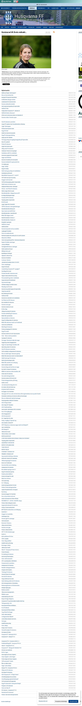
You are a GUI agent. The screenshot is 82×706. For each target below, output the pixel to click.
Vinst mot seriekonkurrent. (8, 233)
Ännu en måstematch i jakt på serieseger (11, 398)
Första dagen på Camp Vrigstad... (9, 659)
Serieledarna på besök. (7, 173)
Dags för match (5, 331)
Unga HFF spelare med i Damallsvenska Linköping (13, 124)
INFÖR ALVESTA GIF (6, 436)
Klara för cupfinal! (6, 142)
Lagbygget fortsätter (6, 231)
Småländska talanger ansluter (8, 99)
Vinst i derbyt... (5, 625)
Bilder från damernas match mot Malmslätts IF (12, 356)
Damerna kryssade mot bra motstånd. (10, 228)
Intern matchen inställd (7, 364)
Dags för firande (5, 266)
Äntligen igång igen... (6, 587)
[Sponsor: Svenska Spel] (15, 1)
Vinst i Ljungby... (5, 538)
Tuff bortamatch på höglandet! (9, 681)
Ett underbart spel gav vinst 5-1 (9, 469)
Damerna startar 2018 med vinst (9, 378)
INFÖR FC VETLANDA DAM (8, 445)
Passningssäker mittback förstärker (10, 400)
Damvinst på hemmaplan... (8, 556)
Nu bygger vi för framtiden (8, 391)
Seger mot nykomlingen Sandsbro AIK (10, 344)
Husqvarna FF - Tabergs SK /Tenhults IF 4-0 (11, 647)
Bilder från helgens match (7, 215)
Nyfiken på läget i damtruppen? (9, 93)
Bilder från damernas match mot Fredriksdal (12, 322)
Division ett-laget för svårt (7, 476)
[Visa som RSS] (54, 32)
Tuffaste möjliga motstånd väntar (9, 284)
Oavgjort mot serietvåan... (7, 514)
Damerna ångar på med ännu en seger (10, 367)
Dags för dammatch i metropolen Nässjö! (11, 683)
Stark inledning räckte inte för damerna (10, 581)
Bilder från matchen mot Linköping (10, 362)
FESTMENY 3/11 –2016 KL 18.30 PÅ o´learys (12, 500)
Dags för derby (5, 168)
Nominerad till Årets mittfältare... (9, 605)
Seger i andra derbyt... (7, 665)
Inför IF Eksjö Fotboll (6, 402)
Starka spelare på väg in (7, 249)
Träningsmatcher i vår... (7, 603)
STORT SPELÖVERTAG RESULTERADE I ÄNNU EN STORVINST (15, 438)
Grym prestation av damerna (8, 318)
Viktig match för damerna (7, 148)
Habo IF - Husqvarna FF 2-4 (8, 645)
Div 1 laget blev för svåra (7, 418)
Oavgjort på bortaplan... (7, 569)
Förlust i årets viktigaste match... (9, 503)
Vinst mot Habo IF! (6, 688)
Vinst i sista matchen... (7, 614)
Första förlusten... (6, 552)
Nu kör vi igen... (5, 652)
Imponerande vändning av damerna (10, 456)
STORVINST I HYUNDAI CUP (8, 451)
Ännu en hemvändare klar (7, 95)
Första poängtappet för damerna (9, 329)
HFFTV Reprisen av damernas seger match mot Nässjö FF (15, 425)
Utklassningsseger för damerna (9, 460)
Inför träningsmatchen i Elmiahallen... (10, 583)
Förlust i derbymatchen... (7, 529)
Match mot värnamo (6, 478)
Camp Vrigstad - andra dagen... (9, 656)
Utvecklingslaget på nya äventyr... (9, 676)
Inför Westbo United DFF (7, 422)
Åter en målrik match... (7, 663)
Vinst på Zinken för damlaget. (8, 574)
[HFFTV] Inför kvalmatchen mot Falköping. (11, 509)
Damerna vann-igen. (6, 304)
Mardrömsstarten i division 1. (8, 217)
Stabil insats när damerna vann (9, 184)
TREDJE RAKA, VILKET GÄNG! (8, 434)
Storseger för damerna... (7, 672)
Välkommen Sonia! (6, 431)
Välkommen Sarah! (6, 547)
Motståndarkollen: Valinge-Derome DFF (11, 193)
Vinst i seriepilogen (6, 264)
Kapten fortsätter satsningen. (8, 242)
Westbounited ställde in (7, 474)
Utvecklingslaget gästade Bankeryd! (10, 679)
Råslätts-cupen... (5, 594)
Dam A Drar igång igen (7, 411)
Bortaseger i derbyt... (6, 545)
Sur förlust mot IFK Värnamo (8, 300)
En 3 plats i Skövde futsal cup (8, 387)
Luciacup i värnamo (6, 260)
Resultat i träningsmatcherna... (8, 567)
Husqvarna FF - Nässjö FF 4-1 (8, 636)
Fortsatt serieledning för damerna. (9, 313)
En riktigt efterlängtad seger (8, 195)
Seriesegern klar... (6, 516)
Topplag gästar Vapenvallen (8, 199)
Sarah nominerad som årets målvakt (10, 498)
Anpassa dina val (43, 701)
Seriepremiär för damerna (7, 467)
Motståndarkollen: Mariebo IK (8, 220)
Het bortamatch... (6, 520)
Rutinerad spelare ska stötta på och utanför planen (13, 235)
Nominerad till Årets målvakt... (14, 32)
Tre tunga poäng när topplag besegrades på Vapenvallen (15, 139)
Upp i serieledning (6, 427)
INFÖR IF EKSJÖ (5, 449)
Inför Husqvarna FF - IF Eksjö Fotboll (10, 674)
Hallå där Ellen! (5, 226)
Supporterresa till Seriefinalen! (8, 280)
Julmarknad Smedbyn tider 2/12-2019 (10, 262)
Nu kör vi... (4, 534)
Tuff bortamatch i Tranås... (8, 661)
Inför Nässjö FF (5, 429)
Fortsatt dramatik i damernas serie (9, 273)
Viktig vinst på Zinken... (7, 525)
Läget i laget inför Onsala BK (8, 204)
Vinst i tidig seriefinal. (6, 540)
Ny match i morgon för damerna (9, 369)
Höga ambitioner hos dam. (8, 578)
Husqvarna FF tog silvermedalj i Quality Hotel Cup (13, 601)
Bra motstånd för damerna (8, 302)
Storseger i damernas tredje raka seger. (11, 340)
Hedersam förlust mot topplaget (9, 150)
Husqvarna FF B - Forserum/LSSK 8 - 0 (10, 641)
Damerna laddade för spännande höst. (10, 162)
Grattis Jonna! (5, 382)
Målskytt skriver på (6, 251)
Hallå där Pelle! (5, 295)
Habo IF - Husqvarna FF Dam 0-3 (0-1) (10, 549)
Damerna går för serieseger (8, 518)
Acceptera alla (73, 701)
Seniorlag (32, 8)
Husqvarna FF (6, 8)
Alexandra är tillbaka (6, 237)
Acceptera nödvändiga (61, 701)
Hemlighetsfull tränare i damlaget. (9, 246)
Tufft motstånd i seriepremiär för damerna (11, 351)
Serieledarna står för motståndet (9, 153)
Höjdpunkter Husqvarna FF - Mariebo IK (11, 110)
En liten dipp (4, 309)
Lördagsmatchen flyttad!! (7, 616)
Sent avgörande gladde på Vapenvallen (11, 106)
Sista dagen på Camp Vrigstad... (9, 654)
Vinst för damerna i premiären (8, 121)
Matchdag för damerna (7, 327)
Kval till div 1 (4, 512)
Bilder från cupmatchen (7, 315)
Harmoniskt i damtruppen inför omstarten (11, 409)
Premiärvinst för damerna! (7, 692)
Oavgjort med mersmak (7, 179)
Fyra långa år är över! (6, 271)
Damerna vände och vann (7, 306)
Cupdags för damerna (7, 338)
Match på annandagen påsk (8, 360)
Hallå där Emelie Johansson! (8, 113)
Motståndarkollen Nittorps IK (8, 208)
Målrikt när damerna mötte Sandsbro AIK (11, 371)
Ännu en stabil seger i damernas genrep (11, 353)
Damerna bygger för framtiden (9, 494)
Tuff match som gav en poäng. (9, 177)
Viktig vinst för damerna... (7, 670)
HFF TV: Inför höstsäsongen (8, 532)
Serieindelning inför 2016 (7, 596)
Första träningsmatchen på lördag (9, 380)
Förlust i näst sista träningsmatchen (10, 694)
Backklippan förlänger (7, 253)
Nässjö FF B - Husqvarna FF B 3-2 (9, 668)
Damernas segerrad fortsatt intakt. (9, 155)
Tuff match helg (5, 480)
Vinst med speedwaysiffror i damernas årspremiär (13, 240)
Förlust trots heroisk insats (8, 128)
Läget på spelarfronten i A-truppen (10, 489)
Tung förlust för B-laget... (7, 612)
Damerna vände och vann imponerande (11, 333)
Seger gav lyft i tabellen (7, 137)
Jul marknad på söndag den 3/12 (9, 384)
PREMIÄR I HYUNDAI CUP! (7, 454)
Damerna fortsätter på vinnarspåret (10, 159)
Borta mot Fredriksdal (7, 462)
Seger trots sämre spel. (7, 146)
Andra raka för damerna (7, 373)
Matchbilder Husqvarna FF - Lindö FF (10, 175)
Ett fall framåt (5, 202)
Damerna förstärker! (6, 257)
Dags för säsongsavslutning (8, 135)
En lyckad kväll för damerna (8, 389)
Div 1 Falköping (5, 483)
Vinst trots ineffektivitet (7, 324)
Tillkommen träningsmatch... (8, 592)
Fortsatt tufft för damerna (7, 197)
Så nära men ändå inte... (7, 650)
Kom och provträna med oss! (8, 496)
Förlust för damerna (6, 144)
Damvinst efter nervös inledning (9, 465)
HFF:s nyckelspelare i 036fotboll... (9, 561)
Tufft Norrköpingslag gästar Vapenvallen (11, 182)
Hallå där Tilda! (5, 108)
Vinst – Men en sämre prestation (9, 335)
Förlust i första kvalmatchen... (8, 507)
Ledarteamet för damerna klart (9, 101)
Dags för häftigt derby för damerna (10, 320)
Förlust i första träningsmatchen (9, 487)
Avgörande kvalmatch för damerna (10, 505)
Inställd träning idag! (6, 623)
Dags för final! (5, 130)
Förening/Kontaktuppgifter (19, 8)
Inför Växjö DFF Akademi (7, 405)
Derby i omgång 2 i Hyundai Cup (9, 420)
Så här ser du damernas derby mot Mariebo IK (12, 115)
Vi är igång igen (5, 164)
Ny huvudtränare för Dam (7, 536)
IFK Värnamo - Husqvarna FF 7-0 (9, 690)
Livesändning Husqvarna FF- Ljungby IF (11, 269)
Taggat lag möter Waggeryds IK (9, 342)
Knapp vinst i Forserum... (7, 627)
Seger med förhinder (6, 157)
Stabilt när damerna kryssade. (8, 133)
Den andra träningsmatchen (8, 376)
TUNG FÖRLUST (5, 447)
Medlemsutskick (5, 590)
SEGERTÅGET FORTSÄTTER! (8, 442)
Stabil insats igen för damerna (8, 358)
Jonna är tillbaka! (5, 244)
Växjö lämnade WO (6, 291)
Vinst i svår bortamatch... (7, 558)
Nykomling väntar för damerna (9, 347)
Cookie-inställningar (5, 701)
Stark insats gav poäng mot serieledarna (11, 171)
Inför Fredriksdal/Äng (7, 407)
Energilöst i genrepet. (6, 222)
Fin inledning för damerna (7, 554)
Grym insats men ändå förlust (8, 211)
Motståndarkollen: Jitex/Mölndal (9, 213)
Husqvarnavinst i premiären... (8, 563)
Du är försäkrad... (6, 607)
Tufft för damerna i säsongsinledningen (11, 206)
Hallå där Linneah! (6, 224)
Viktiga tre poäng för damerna (8, 311)
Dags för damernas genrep (8, 471)
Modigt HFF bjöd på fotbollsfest (9, 97)
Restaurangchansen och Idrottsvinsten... (11, 585)
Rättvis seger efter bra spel (8, 191)
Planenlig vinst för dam (7, 286)
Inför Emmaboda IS (6, 416)
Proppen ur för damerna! (7, 685)
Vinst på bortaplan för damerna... (9, 630)
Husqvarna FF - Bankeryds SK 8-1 (9, 634)
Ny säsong (4, 491)
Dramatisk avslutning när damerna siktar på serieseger (14, 396)
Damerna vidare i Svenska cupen (9, 117)
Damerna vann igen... (6, 527)
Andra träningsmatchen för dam (9, 485)
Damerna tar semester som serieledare (10, 298)
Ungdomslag (41, 8)
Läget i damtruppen (6, 126)
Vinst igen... (4, 621)
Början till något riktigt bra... (8, 598)
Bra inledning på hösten (7, 293)
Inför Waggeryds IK (6, 413)
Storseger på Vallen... (6, 632)
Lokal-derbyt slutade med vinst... (9, 618)
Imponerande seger (6, 282)
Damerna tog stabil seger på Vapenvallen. (11, 289)
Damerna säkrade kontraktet (8, 104)
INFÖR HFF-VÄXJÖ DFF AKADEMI (9, 458)
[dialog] (58, 697)
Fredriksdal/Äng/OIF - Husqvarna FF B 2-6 (11, 643)
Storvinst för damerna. (7, 576)
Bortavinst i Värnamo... (7, 523)
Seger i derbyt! (5, 166)
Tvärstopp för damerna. (7, 572)
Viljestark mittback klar (7, 255)
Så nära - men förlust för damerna (9, 188)
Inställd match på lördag (7, 543)
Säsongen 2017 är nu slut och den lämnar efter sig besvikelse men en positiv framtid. (21, 393)
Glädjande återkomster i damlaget (9, 186)
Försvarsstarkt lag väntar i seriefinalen (10, 277)
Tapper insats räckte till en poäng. (9, 275)
